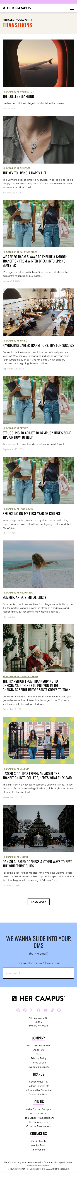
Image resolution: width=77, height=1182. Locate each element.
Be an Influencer (38, 1122)
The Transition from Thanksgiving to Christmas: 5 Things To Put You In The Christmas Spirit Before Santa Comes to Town (37, 685)
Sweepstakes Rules (38, 1066)
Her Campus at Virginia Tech (18, 592)
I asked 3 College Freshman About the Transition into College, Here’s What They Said (37, 775)
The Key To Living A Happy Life (24, 172)
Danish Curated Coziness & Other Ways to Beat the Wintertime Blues (37, 863)
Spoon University (38, 1081)
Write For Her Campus (38, 1109)
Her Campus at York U (15, 340)
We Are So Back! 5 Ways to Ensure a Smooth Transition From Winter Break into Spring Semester (35, 261)
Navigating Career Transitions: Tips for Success (38, 345)
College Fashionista (38, 1086)
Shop (39, 1054)
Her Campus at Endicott (16, 168)
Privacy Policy (38, 1058)
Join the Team (38, 1145)
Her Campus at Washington (18, 91)
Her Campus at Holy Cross (18, 508)
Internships (38, 1149)
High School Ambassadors (38, 1117)
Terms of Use (38, 1062)
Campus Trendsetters (38, 1126)
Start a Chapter (38, 1113)
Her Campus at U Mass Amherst (20, 676)
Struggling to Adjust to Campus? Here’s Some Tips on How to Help (37, 435)
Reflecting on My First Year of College (32, 513)
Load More (38, 902)
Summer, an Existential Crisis (24, 597)
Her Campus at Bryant (15, 428)
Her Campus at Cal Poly (16, 768)
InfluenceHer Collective (38, 1090)
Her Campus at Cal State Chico (20, 252)
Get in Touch (38, 1141)
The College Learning (18, 96)
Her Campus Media (38, 1045)
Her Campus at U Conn (15, 856)
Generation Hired (39, 1094)
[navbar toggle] (72, 8)
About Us (38, 1049)
